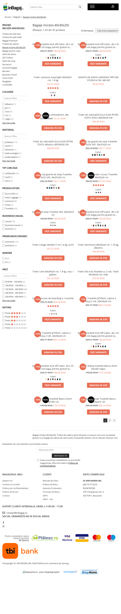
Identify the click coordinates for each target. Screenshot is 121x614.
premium (9, 245)
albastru (9, 104)
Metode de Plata (50, 480)
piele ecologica (12, 153)
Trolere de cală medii (12, 37)
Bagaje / (18, 16)
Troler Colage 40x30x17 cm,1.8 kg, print (53, 244)
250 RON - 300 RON (14, 296)
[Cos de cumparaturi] (112, 6)
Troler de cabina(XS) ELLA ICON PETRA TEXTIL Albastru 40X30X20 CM (53, 143)
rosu (7, 111)
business (9, 228)
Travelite (9, 208)
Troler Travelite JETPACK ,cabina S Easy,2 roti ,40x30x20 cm (98, 300)
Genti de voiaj (8, 61)
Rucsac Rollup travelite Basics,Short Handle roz (53, 400)
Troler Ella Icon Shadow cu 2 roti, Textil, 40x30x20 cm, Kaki (98, 273)
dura (7, 180)
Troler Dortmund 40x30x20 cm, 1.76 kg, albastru (98, 246)
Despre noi (7, 480)
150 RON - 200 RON (14, 289)
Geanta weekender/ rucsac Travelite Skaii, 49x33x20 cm (98, 176)
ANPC (45, 495)
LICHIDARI (7, 84)
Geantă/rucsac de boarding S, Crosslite (53, 298)
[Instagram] (3, 526)
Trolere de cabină (10, 44)
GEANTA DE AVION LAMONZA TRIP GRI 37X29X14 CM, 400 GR (98, 79)
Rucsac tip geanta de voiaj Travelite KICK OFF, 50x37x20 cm (98, 143)
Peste (8, 313)
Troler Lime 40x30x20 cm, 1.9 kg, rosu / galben (52, 273)
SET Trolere (7, 57)
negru (8, 118)
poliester (9, 142)
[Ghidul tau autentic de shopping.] (70, 571)
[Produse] (92, 7)
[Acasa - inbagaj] (13, 6)
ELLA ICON (10, 193)
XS (6, 262)
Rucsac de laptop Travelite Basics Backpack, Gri (98, 400)
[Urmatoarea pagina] (114, 420)
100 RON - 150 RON (14, 285)
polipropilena (11, 157)
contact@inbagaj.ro (16, 512)
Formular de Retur (51, 491)
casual (8, 221)
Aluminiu (9, 149)
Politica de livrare (10, 491)
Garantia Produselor (52, 488)
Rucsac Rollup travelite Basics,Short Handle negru (98, 367)
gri (6, 107)
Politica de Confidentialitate (15, 488)
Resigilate (6, 81)
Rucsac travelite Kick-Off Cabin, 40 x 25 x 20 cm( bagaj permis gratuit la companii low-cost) (52, 46)
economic (9, 241)
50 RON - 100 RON (13, 281)
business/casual (12, 225)
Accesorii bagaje (9, 67)
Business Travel (9, 74)
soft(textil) (10, 173)
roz (6, 115)
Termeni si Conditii (11, 484)
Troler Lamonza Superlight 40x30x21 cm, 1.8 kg (53, 79)
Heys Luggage (11, 197)
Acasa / (9, 16)
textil (7, 145)
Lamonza (9, 201)
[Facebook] (3, 522)
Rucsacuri (6, 64)
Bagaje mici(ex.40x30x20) (14, 47)
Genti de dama (9, 54)
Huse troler (7, 78)
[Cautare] (80, 6)
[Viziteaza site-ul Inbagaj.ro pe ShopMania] (89, 571)
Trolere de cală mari (11, 33)
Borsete (6, 71)
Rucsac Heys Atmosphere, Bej (53, 114)
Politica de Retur (50, 484)
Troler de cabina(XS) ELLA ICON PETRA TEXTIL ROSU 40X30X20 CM (98, 116)
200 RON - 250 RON (14, 292)
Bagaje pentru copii (11, 50)
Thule (7, 204)
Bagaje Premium (10, 40)
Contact (6, 495)
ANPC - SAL (48, 499)
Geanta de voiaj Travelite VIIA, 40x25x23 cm (53, 213)
